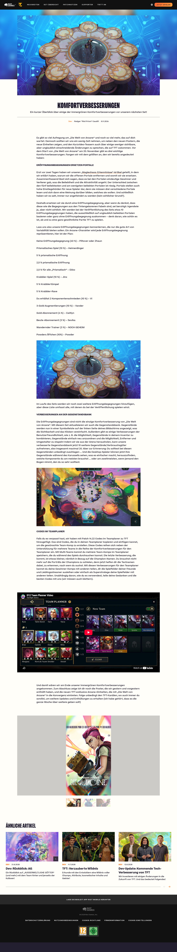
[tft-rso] (20, 4)
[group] (88, 802)
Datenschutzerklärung (37, 920)
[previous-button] (164, 887)
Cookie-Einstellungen (140, 920)
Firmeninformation (114, 920)
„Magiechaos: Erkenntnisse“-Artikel (101, 173)
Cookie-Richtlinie (91, 920)
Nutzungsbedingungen (66, 920)
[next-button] (169, 887)
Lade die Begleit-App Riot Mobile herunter (88, 900)
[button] (70, 121)
